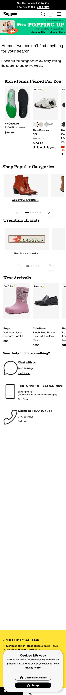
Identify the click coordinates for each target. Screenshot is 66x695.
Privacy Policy (33, 667)
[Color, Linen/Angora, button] (41, 124)
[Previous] (17, 212)
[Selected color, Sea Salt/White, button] (35, 124)
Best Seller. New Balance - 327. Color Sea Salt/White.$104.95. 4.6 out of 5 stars (46, 117)
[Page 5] (37, 212)
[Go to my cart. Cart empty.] (51, 14)
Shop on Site (38, 32)
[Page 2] (30, 212)
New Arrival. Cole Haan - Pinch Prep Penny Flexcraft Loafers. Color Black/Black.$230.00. (46, 315)
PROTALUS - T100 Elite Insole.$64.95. (17, 110)
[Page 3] (33, 212)
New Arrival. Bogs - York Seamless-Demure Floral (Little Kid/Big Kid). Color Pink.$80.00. (16, 313)
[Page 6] (40, 212)
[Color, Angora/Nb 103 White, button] (46, 124)
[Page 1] (27, 212)
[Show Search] (43, 14)
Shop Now (43, 6)
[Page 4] (35, 212)
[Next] (49, 212)
